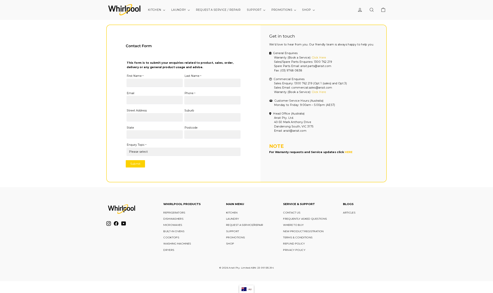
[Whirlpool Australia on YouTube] (123, 223)
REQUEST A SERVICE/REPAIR (244, 224)
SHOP (307, 10)
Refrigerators (174, 212)
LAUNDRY (179, 10)
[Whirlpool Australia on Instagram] (108, 223)
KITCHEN (155, 10)
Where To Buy (293, 224)
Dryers (168, 249)
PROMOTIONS (282, 10)
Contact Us (292, 212)
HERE (348, 152)
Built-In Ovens (173, 231)
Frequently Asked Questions (305, 218)
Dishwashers (173, 218)
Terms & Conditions (298, 237)
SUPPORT (254, 10)
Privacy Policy (294, 249)
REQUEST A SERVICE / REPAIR (218, 10)
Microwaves (172, 224)
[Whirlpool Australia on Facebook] (116, 223)
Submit (135, 164)
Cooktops (171, 237)
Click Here (319, 57)
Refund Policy (294, 243)
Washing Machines (177, 243)
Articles (349, 212)
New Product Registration (303, 231)
